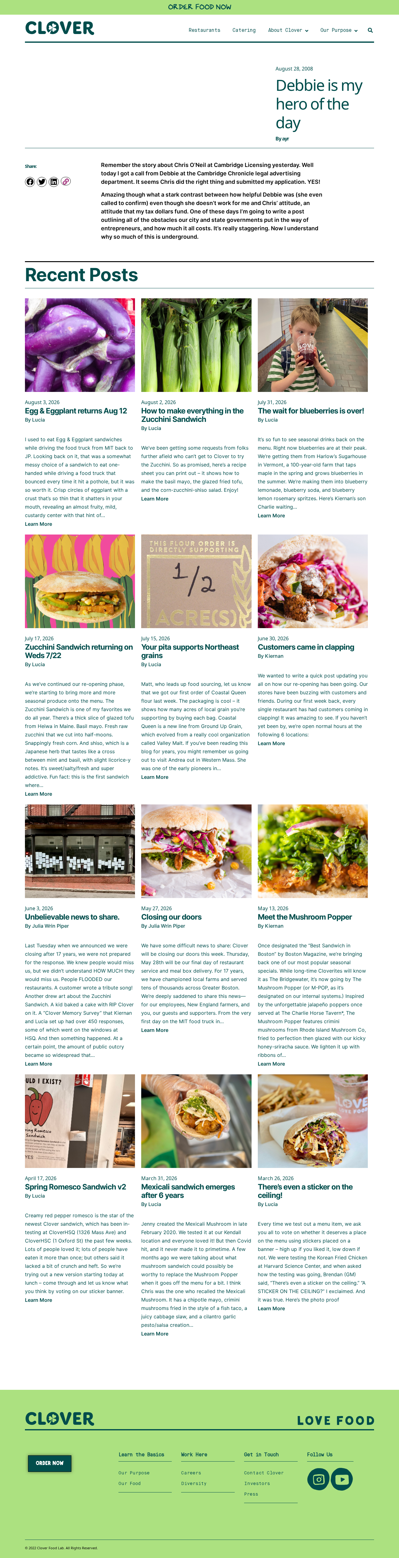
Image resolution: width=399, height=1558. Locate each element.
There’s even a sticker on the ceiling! (305, 1191)
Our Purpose (134, 1473)
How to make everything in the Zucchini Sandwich (192, 415)
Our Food (129, 1484)
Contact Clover (264, 1473)
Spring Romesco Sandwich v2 (75, 1186)
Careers (191, 1473)
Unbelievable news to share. (72, 916)
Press (251, 1494)
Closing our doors (171, 916)
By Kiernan (271, 656)
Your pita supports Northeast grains (190, 651)
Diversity (194, 1484)
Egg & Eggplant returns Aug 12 (76, 410)
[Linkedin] (54, 182)
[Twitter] (42, 182)
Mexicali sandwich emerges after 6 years (188, 1191)
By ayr (282, 138)
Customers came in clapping (306, 647)
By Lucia (35, 420)
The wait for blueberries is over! (311, 410)
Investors (257, 1484)
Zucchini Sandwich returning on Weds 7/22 (79, 651)
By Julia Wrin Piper (47, 926)
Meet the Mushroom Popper (305, 916)
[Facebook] (30, 182)
